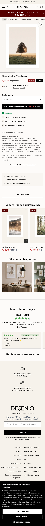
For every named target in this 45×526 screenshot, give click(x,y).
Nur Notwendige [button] (23, 517)
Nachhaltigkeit (15, 463)
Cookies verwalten (31, 475)
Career (18, 459)
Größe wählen (7, 95)
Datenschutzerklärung (19, 438)
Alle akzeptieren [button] (22, 511)
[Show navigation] (3, 7)
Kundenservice (30, 451)
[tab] (7, 71)
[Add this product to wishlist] (40, 24)
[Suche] (8, 7)
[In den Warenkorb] (26, 241)
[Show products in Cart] (41, 7)
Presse (18, 451)
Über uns (18, 447)
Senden (22, 432)
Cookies (27, 463)
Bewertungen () (19, 88)
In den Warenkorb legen (22, 107)
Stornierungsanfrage (32, 471)
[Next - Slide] (42, 46)
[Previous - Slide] (3, 46)
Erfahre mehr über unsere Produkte (22, 165)
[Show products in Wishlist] (36, 7)
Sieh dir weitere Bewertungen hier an (22, 354)
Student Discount (14, 471)
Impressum (17, 455)
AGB (26, 459)
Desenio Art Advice (31, 447)
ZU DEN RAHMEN (22, 195)
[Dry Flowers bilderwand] (17, 277)
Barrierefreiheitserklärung (11, 467)
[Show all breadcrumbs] (4, 19)
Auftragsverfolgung (31, 455)
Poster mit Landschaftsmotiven (22, 19)
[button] (22, 522)
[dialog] (22, 503)
